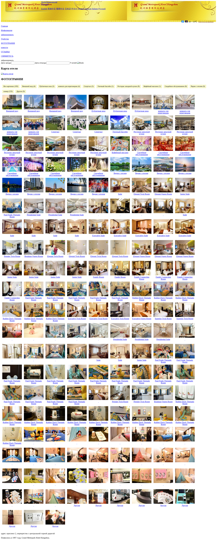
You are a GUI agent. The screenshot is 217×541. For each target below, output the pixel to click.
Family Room (98, 277)
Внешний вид (12, 111)
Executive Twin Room (77, 319)
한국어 (74, 9)
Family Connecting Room (141, 278)
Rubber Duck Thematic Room (141, 299)
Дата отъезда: (40, 63)
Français (88, 9)
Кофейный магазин (120, 152)
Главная (4, 26)
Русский (44, 4)
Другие (77, 505)
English (44, 9)
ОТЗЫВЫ (5, 52)
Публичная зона (98, 111)
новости (4, 47)
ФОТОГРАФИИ (8, 43)
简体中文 (52, 9)
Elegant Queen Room (163, 194)
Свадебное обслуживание (141, 153)
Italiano (95, 9)
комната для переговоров (163, 112)
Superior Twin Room (163, 319)
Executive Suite (98, 236)
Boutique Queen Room (33, 256)
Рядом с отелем (120, 173)
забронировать (7, 35)
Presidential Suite (34, 215)
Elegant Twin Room (142, 194)
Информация (6, 30)
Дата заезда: (6, 63)
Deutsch (81, 9)
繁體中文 (60, 9)
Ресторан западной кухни (142, 133)
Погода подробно (205, 22)
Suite (120, 194)
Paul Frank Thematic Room (12, 216)
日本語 (68, 9)
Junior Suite (185, 194)
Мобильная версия (49, 2)
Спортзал (55, 132)
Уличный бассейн (120, 132)
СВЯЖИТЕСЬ (7, 56)
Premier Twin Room (12, 256)
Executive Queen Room (141, 319)
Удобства (5, 39)
